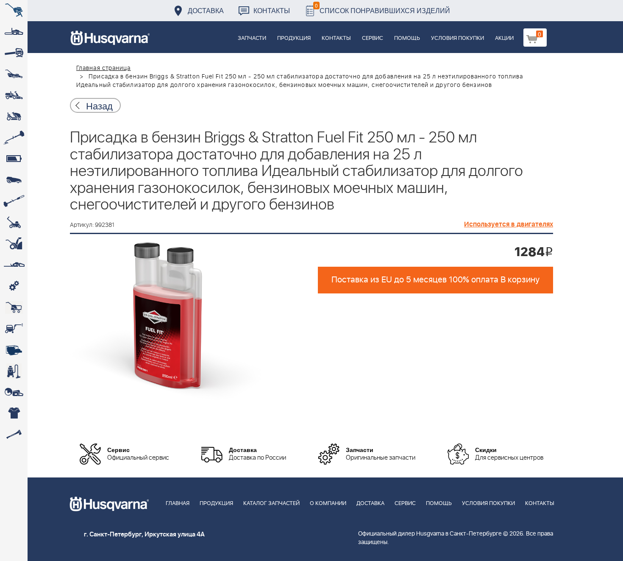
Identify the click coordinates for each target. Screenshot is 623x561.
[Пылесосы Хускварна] (14, 371)
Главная (177, 504)
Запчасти (252, 38)
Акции (504, 38)
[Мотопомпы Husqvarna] (14, 349)
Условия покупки (457, 38)
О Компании (328, 504)
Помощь (407, 38)
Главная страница (103, 68)
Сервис (372, 38)
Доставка (206, 10)
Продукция (294, 38)
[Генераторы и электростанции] (14, 307)
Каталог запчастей (271, 504)
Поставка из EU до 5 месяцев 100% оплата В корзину (435, 280)
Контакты (271, 10)
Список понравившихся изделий (382, 8)
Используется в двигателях (508, 224)
